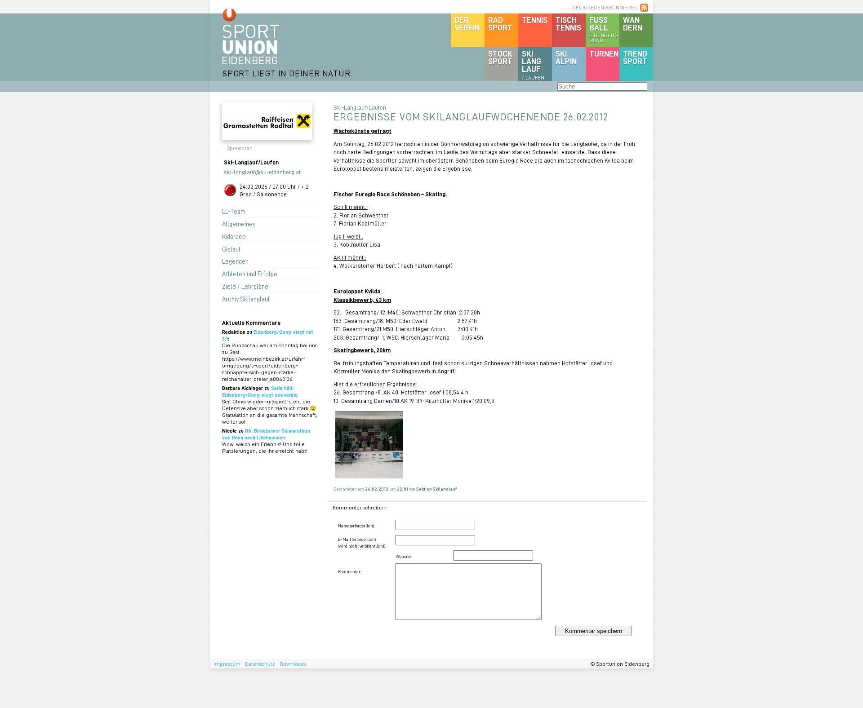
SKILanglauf (533, 65)
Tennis (534, 20)
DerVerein (467, 23)
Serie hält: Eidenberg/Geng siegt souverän (259, 391)
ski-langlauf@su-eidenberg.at (262, 172)
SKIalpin (566, 57)
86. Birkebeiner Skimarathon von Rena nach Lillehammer (266, 434)
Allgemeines (239, 224)
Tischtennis (568, 23)
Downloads (293, 663)
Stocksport (500, 57)
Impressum (227, 663)
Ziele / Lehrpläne (245, 286)
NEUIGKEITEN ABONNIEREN (605, 7)
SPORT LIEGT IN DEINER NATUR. (287, 73)
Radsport (500, 23)
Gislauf (231, 249)
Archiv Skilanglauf (246, 299)
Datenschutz (260, 663)
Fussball (603, 29)
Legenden (235, 261)
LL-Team (233, 211)
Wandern (632, 23)
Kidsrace (234, 236)
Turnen (603, 53)
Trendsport (635, 57)
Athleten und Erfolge (249, 274)
